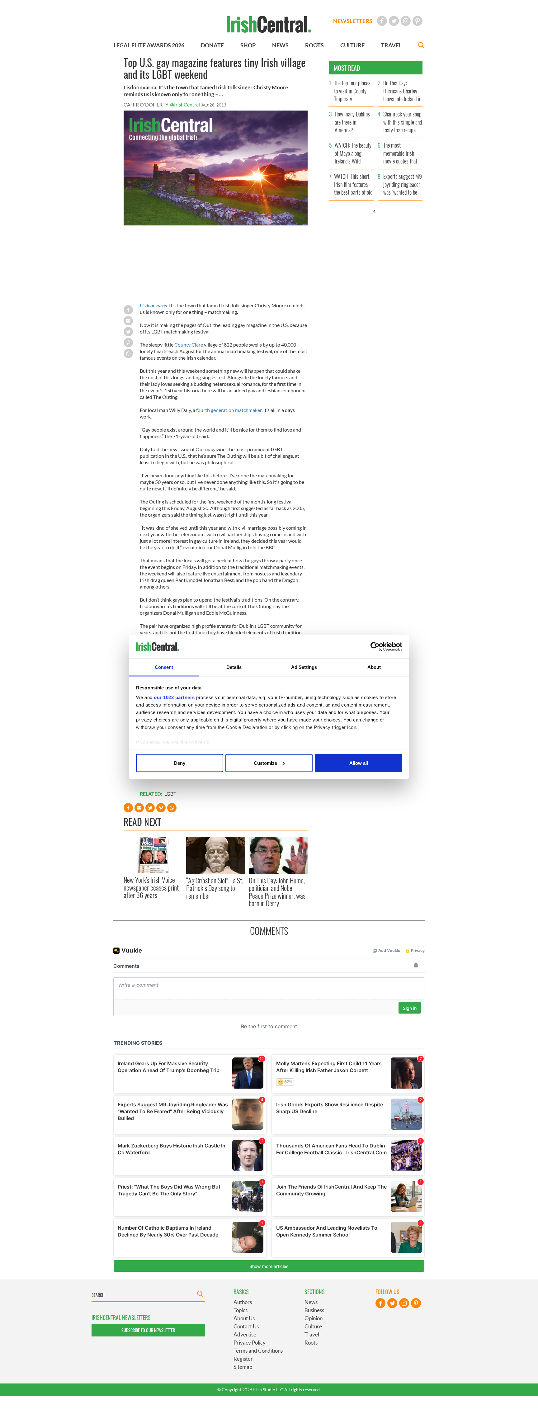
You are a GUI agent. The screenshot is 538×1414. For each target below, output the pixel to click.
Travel (311, 1334)
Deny (179, 762)
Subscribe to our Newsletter (148, 1330)
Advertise (245, 1334)
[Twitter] (394, 21)
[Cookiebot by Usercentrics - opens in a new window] (375, 646)
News (311, 1302)
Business (314, 1310)
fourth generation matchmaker (229, 410)
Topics (241, 1310)
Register (243, 1358)
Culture (313, 1326)
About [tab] (374, 667)
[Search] (421, 46)
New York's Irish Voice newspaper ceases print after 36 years (151, 887)
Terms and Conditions (258, 1350)
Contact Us (246, 1326)
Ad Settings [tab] (304, 667)
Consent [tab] (164, 667)
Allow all (358, 762)
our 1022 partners (174, 697)
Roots (311, 1342)
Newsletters (352, 20)
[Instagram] (406, 21)
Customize (265, 762)
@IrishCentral (185, 104)
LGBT (170, 794)
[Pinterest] (417, 21)
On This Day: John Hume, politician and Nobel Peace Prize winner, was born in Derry (277, 892)
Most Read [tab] (347, 68)
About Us (244, 1318)
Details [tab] (234, 667)
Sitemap (243, 1367)
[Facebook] (382, 21)
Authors (243, 1302)
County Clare (188, 345)
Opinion (313, 1318)
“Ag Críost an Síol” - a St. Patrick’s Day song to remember (214, 888)
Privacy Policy (250, 1342)
